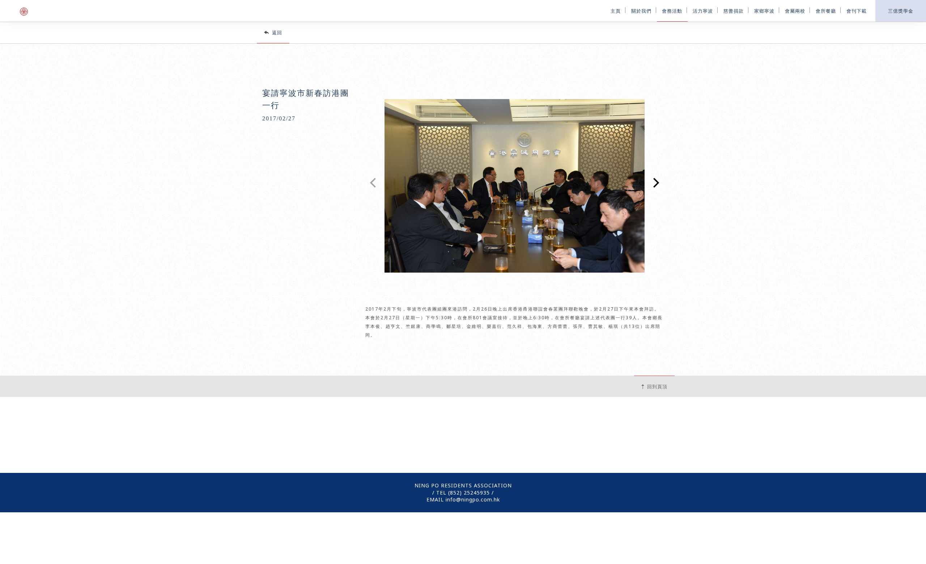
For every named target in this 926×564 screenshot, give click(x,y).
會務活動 (672, 10)
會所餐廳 (826, 10)
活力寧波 (703, 10)
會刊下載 (856, 10)
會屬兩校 (795, 10)
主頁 (616, 10)
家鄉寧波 (764, 10)
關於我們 (641, 10)
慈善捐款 (733, 10)
